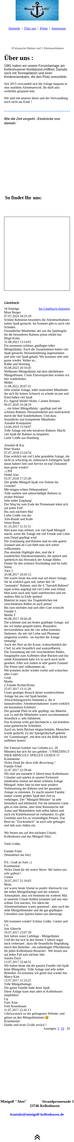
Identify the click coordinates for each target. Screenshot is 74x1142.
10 (62, 1028)
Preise (44, 28)
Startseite (14, 28)
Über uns (30, 28)
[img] (37, 10)
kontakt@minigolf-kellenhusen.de (37, 1114)
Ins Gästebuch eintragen (54, 308)
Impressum (59, 28)
